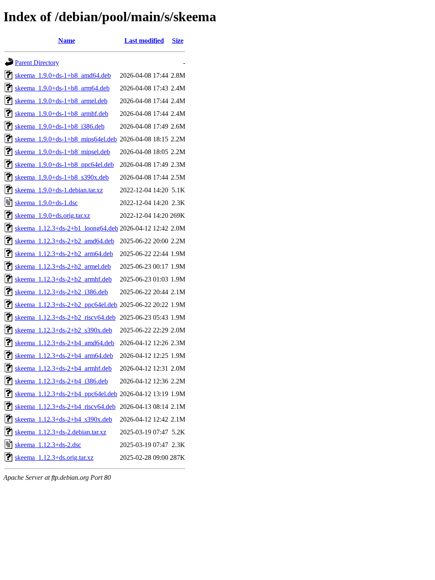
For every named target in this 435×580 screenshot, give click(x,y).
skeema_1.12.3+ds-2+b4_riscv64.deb (65, 406)
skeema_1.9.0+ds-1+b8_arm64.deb (62, 88)
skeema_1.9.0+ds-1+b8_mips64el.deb (66, 139)
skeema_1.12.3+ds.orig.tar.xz (54, 457)
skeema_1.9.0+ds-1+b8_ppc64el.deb (64, 164)
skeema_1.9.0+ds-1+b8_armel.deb (61, 100)
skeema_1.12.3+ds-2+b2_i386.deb (61, 292)
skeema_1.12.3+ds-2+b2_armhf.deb (63, 279)
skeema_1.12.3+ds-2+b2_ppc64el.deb (66, 304)
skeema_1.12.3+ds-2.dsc (48, 444)
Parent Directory (37, 62)
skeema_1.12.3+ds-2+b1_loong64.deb (66, 228)
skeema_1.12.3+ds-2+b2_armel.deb (63, 266)
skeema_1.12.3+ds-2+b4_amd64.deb (64, 342)
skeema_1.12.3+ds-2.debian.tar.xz (60, 432)
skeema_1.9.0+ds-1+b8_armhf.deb (61, 113)
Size (178, 40)
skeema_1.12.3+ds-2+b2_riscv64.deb (65, 317)
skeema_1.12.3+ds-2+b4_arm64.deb (64, 355)
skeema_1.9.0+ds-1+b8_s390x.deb (62, 177)
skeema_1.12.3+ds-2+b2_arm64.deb (64, 253)
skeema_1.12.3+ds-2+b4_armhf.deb (63, 368)
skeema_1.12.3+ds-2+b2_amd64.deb (64, 241)
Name (66, 40)
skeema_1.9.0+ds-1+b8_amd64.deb (63, 75)
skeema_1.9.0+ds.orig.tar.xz (52, 215)
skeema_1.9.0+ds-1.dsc (46, 202)
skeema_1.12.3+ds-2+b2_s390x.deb (63, 330)
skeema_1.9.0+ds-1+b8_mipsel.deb (62, 151)
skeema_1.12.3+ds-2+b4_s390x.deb (63, 419)
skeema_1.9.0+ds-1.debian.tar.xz (59, 190)
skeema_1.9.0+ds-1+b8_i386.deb (60, 126)
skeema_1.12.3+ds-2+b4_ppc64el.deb (66, 393)
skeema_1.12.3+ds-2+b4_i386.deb (61, 381)
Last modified (144, 40)
